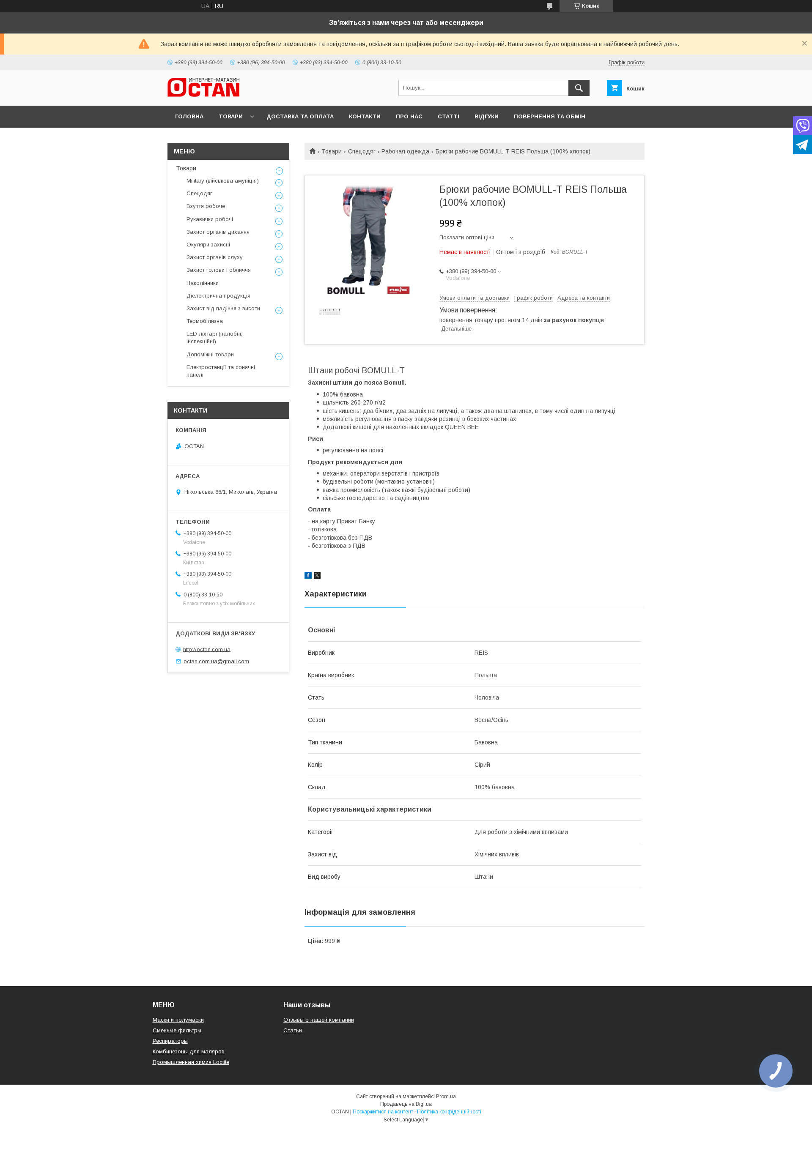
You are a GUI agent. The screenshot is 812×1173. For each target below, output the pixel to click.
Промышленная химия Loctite (191, 1062)
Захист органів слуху (215, 257)
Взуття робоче (206, 206)
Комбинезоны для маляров (189, 1051)
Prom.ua (446, 1096)
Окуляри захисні (208, 244)
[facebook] (308, 576)
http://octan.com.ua (206, 649)
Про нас (409, 116)
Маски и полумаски (178, 1020)
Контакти (365, 116)
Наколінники (203, 283)
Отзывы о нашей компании (318, 1020)
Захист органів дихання (218, 232)
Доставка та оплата (300, 116)
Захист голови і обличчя (219, 270)
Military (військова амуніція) (223, 181)
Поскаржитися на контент (383, 1112)
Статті (448, 116)
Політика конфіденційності (449, 1112)
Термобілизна (205, 321)
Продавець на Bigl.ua (406, 1104)
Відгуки (487, 116)
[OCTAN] (203, 94)
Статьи (292, 1030)
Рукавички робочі (210, 219)
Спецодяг (362, 151)
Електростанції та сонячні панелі (221, 371)
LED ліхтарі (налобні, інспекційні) (214, 338)
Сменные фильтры (177, 1030)
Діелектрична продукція (218, 296)
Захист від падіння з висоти (223, 308)
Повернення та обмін (549, 116)
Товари (231, 116)
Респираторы (170, 1041)
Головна (189, 116)
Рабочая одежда (405, 151)
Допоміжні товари (210, 354)
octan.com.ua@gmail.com (216, 661)
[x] (317, 576)
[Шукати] (579, 88)
